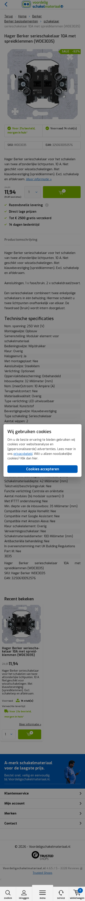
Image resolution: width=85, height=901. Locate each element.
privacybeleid (23, 454)
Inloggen (24, 898)
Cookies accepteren (42, 469)
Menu (43, 898)
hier (35, 458)
